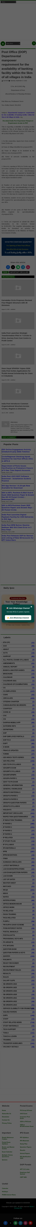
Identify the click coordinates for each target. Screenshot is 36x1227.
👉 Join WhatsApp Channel (18, 617)
